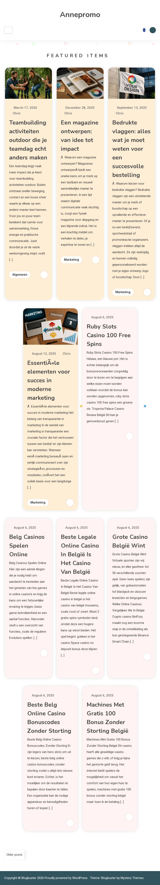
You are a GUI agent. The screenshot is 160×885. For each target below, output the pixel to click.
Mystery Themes (132, 878)
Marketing (71, 260)
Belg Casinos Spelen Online (27, 545)
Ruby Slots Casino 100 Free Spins (109, 335)
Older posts (14, 855)
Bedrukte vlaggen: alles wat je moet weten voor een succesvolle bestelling (131, 149)
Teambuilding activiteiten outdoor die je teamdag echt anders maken (28, 140)
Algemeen (19, 274)
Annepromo (80, 15)
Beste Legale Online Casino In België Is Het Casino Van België (80, 554)
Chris (16, 113)
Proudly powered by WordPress (66, 878)
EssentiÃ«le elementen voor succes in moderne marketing (48, 380)
